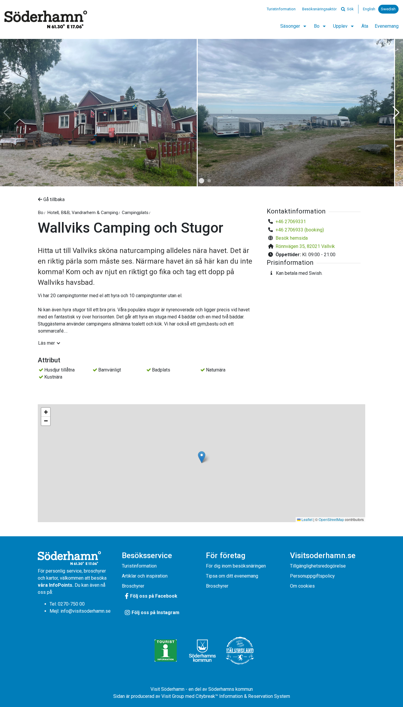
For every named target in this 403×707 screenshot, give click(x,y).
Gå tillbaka (53, 199)
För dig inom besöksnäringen (236, 566)
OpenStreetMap (331, 519)
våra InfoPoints (55, 585)
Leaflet (306, 519)
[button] (201, 180)
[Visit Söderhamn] (45, 19)
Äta (364, 26)
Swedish (388, 9)
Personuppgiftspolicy (312, 576)
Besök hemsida (292, 238)
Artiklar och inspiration (145, 576)
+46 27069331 (291, 221)
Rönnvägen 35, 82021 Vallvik (305, 246)
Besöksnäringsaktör (319, 9)
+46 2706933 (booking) (300, 230)
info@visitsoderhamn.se (85, 611)
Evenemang (387, 26)
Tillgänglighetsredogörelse (318, 566)
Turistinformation (281, 9)
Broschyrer (133, 586)
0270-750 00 (71, 604)
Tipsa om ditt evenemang (232, 576)
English (369, 9)
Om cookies (302, 586)
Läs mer (46, 343)
